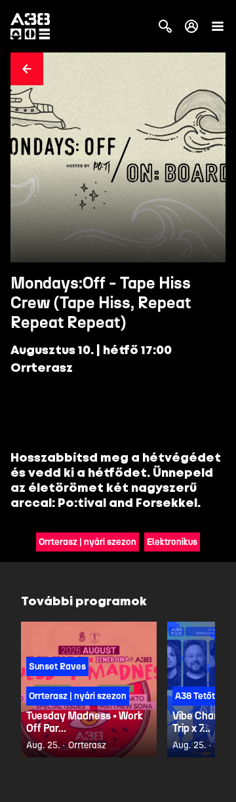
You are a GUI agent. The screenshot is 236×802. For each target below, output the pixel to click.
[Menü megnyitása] (218, 26)
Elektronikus (172, 542)
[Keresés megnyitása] (165, 26)
